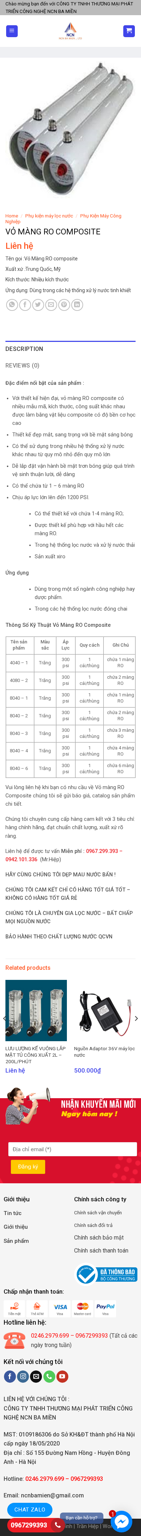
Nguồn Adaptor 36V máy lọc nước (104, 1052)
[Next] (136, 1033)
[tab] (70, 349)
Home (11, 216)
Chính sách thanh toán (101, 1250)
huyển (116, 1212)
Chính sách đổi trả (93, 1225)
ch (94, 1212)
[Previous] (5, 1033)
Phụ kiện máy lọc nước (49, 216)
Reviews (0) (22, 365)
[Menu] (12, 31)
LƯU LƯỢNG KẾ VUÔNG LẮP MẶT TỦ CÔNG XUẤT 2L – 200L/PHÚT (35, 1055)
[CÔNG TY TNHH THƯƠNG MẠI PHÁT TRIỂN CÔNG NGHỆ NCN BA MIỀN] (70, 31)
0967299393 (29, 1525)
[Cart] (129, 31)
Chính (80, 1212)
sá (89, 1212)
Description (24, 349)
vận (101, 1212)
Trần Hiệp (87, 1526)
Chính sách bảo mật (99, 1237)
